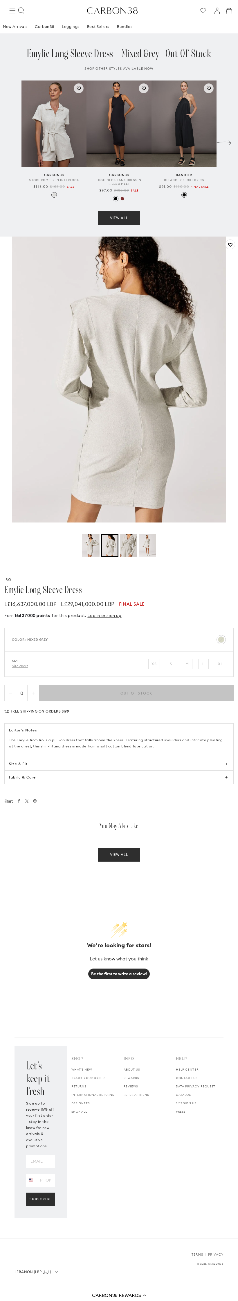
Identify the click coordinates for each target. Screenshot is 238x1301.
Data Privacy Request (195, 1086)
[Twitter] (27, 801)
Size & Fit (18, 764)
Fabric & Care (22, 777)
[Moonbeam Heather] (54, 195)
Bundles (124, 26)
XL (220, 664)
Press (180, 1112)
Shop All (79, 1112)
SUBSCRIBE (41, 1199)
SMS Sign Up (186, 1103)
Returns (78, 1086)
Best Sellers (98, 26)
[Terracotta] (122, 199)
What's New (81, 1069)
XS (154, 664)
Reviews (131, 1086)
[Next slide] (224, 141)
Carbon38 (44, 26)
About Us (132, 1069)
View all (119, 218)
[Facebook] (19, 801)
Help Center (187, 1069)
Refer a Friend (136, 1095)
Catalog (184, 1095)
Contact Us (186, 1078)
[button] (119, 1295)
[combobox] (31, 1180)
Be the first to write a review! (119, 973)
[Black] (116, 199)
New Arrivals (15, 26)
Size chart (20, 666)
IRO (8, 579)
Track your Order (88, 1078)
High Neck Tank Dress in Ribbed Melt (119, 182)
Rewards (131, 1078)
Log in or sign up (104, 615)
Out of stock (136, 693)
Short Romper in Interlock (54, 180)
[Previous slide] (14, 141)
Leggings (71, 26)
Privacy (215, 1254)
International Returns (92, 1095)
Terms (197, 1254)
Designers (80, 1103)
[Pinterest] (35, 801)
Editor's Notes (23, 730)
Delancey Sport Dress (184, 180)
